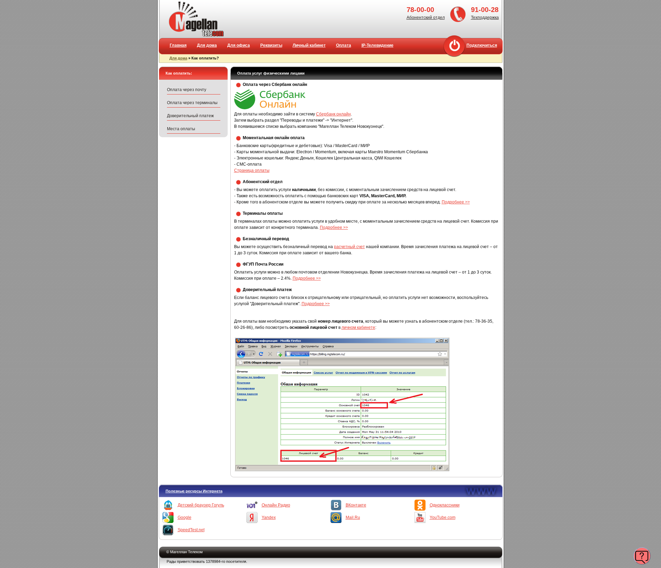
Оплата (343, 45)
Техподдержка (485, 17)
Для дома (207, 45)
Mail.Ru (353, 517)
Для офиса (238, 45)
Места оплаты (181, 128)
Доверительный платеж (190, 115)
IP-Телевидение (377, 45)
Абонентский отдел (426, 17)
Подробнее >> (456, 202)
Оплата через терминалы (192, 102)
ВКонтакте (356, 505)
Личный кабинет (309, 45)
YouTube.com (442, 517)
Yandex (269, 517)
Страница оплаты (252, 170)
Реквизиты (271, 45)
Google (184, 517)
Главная (178, 45)
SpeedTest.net (191, 529)
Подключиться (481, 45)
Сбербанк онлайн (333, 114)
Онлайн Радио (276, 505)
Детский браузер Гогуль (201, 505)
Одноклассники (445, 505)
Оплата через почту (186, 89)
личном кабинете (358, 327)
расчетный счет (349, 246)
